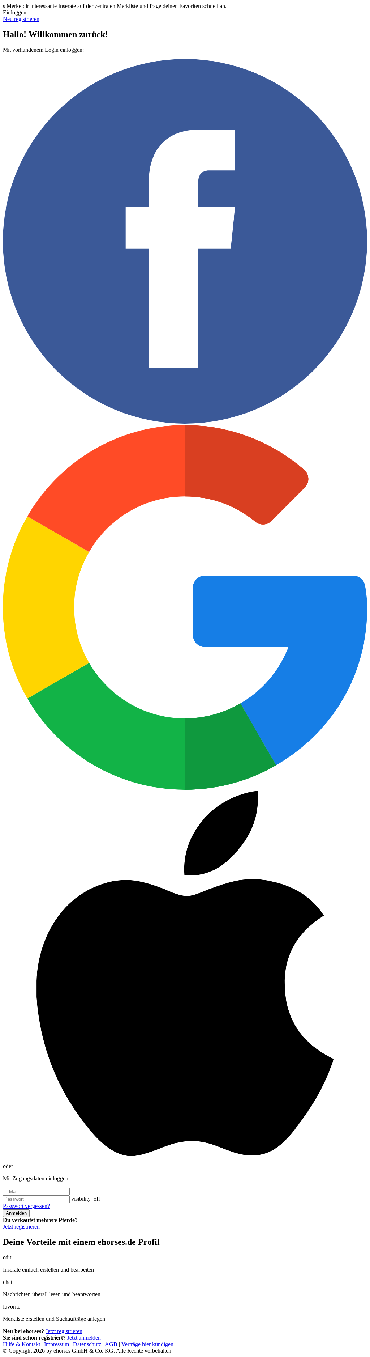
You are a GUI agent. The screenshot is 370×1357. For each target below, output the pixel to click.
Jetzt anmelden (84, 1338)
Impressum (56, 1344)
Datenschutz (87, 1344)
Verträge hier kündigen (147, 1344)
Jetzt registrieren (21, 1227)
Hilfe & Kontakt (21, 1344)
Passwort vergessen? (26, 1206)
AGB (111, 1344)
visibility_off (85, 1199)
